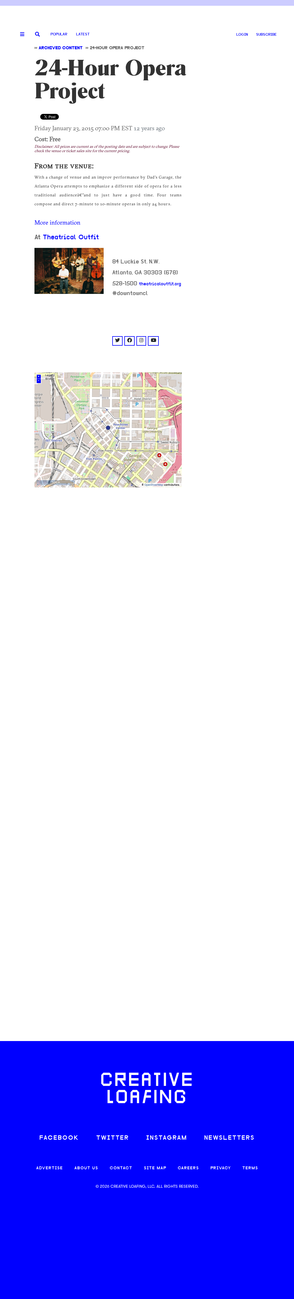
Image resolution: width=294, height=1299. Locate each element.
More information (57, 222)
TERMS (250, 1168)
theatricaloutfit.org (160, 284)
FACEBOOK (59, 1138)
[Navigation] (20, 34)
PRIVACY (220, 1168)
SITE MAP (155, 1168)
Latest (83, 34)
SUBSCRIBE (266, 35)
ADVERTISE (49, 1168)
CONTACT (121, 1168)
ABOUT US (86, 1168)
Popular (59, 34)
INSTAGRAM (166, 1138)
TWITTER (112, 1138)
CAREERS (188, 1168)
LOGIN (242, 35)
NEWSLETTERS (229, 1138)
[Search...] (37, 34)
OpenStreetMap (153, 485)
